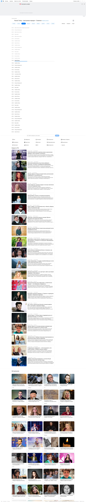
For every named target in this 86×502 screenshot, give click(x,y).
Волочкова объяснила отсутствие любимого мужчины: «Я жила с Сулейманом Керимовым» (39, 163)
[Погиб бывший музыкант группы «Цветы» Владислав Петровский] (66, 444)
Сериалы (68, 23)
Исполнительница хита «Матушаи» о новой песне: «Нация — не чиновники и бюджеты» (40, 283)
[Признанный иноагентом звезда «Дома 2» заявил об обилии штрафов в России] (66, 476)
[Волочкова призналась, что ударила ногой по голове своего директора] (66, 412)
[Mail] (1, 1)
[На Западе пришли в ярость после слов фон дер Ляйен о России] (35, 460)
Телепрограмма (14, 18)
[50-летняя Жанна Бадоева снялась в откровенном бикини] (35, 492)
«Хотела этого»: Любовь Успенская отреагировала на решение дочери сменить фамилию (41, 337)
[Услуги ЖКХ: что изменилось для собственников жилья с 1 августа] (35, 381)
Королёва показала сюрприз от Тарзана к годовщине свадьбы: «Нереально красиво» (41, 294)
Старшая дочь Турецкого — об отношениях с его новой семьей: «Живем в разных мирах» (40, 348)
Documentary (17, 38)
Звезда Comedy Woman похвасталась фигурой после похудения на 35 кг (41, 229)
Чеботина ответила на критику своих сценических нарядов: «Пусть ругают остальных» (40, 153)
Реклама (8, 501)
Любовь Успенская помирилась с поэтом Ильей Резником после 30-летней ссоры (39, 359)
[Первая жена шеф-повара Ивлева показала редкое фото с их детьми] (35, 397)
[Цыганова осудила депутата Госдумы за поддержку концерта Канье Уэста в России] (66, 397)
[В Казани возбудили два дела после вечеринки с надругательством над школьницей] (19, 460)
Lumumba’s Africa (18, 74)
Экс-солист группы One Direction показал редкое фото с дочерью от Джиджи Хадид (40, 305)
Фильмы (63, 23)
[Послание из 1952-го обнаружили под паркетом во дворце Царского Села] (50, 397)
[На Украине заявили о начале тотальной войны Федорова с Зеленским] (50, 428)
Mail (1, 501)
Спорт (73, 23)
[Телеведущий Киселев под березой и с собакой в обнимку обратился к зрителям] (19, 412)
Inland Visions (17, 60)
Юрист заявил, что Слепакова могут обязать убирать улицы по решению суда (41, 207)
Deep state (16, 34)
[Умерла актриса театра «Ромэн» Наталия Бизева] (66, 492)
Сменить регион (45, 20)
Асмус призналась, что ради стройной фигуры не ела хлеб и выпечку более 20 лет (41, 261)
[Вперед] (84, 4)
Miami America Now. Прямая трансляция (22, 27)
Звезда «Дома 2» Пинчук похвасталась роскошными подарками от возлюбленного (40, 174)
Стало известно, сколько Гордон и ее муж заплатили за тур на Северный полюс (41, 185)
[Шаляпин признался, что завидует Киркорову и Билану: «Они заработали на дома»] (19, 476)
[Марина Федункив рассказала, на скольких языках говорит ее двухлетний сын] (50, 460)
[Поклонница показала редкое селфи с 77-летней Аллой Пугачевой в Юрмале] (50, 492)
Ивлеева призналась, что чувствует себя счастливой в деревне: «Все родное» (41, 272)
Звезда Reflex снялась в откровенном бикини (39, 195)
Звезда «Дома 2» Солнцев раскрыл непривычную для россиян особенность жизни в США (40, 327)
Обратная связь (82, 501)
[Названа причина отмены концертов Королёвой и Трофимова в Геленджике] (66, 460)
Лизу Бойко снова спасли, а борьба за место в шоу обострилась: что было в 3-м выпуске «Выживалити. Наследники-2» (40, 240)
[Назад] (82, 4)
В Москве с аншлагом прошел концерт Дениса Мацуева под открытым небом (39, 218)
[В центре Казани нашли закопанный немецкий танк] (50, 444)
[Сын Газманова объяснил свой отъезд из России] (66, 381)
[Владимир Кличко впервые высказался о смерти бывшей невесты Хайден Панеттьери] (19, 397)
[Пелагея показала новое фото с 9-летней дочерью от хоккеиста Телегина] (66, 428)
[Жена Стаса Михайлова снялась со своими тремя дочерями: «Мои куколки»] (19, 428)
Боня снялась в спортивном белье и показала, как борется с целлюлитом (40, 250)
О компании (4, 501)
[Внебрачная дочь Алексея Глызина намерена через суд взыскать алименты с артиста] (35, 428)
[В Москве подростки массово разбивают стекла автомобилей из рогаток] (19, 381)
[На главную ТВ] (3, 1)
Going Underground (18, 29)
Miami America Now (18, 32)
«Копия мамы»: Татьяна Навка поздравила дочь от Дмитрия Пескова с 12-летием (40, 316)
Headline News (17, 40)
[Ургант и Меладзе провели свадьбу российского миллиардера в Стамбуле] (19, 444)
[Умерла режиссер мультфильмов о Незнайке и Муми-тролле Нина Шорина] (19, 492)
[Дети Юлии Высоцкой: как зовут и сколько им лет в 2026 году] (35, 412)
